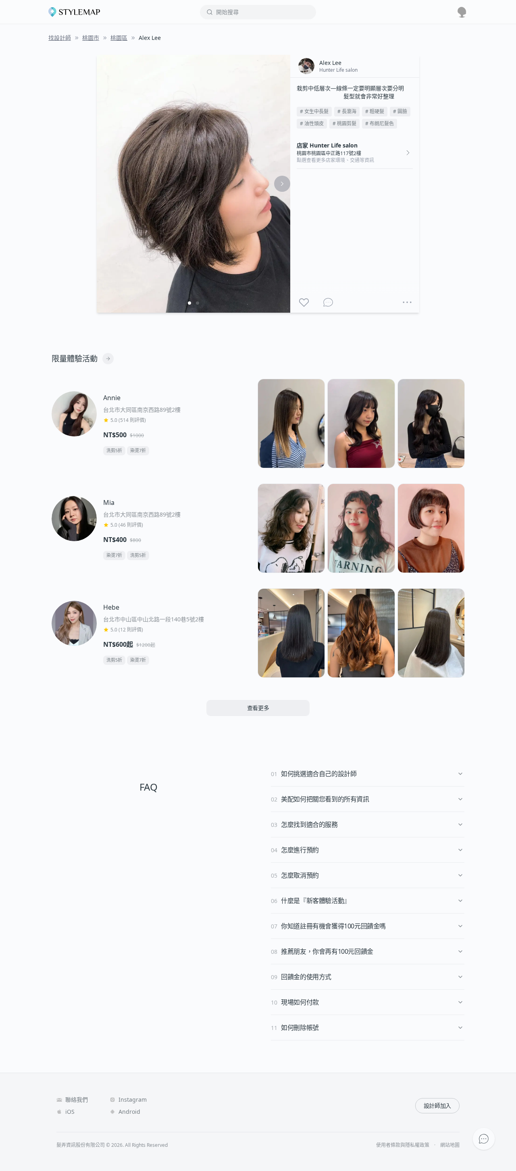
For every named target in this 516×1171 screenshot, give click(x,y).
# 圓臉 (400, 111)
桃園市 (90, 38)
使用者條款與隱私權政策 (402, 1145)
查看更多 (258, 708)
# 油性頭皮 (312, 123)
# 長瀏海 (346, 111)
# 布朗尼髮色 (379, 123)
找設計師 (59, 38)
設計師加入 (437, 1105)
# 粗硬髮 (374, 111)
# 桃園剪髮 (344, 123)
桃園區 (118, 38)
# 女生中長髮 (314, 111)
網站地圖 (450, 1145)
